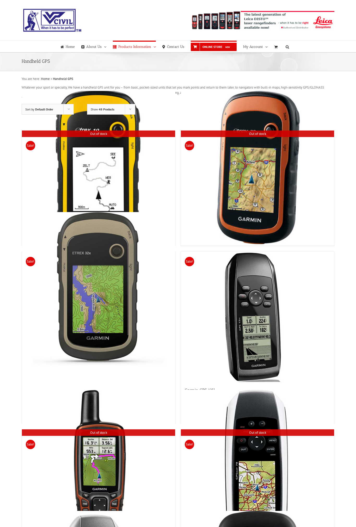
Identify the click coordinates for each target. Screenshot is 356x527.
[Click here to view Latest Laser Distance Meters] (262, 20)
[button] (287, 46)
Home (45, 79)
